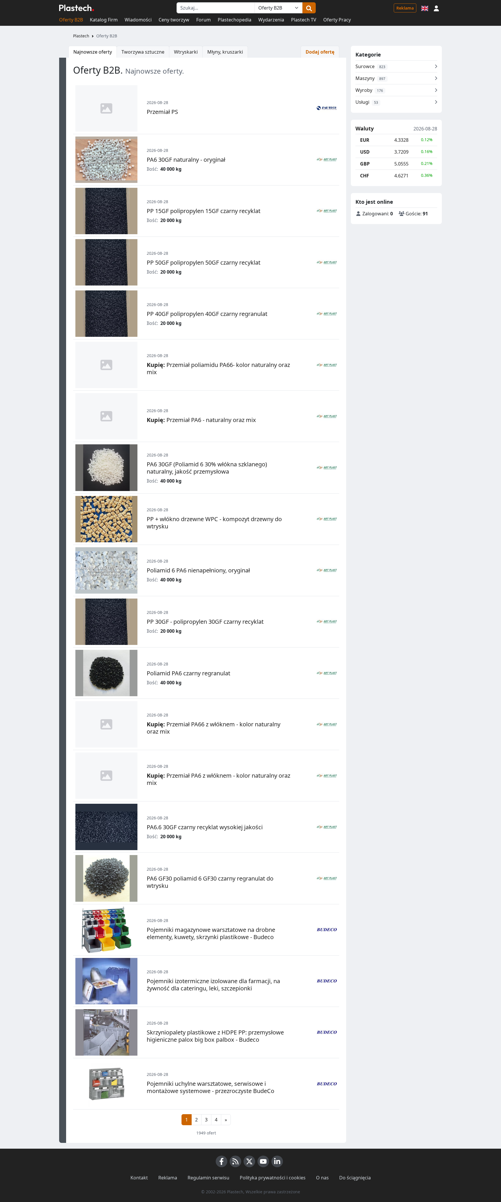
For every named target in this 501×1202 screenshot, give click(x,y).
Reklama (405, 8)
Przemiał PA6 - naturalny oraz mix (201, 420)
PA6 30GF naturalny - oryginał (186, 159)
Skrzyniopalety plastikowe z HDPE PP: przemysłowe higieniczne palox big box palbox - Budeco (215, 1035)
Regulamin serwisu (208, 1177)
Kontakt (139, 1177)
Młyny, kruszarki (225, 52)
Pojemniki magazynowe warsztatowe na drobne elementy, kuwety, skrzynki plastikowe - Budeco (211, 933)
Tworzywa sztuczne (142, 52)
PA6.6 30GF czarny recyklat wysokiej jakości (205, 827)
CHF (364, 175)
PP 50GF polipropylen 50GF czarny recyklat (203, 262)
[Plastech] (76, 8)
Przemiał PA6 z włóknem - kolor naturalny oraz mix (218, 779)
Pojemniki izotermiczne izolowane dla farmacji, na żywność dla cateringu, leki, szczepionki (213, 984)
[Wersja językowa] (425, 7)
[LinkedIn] (277, 1161)
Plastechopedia (234, 20)
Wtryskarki (186, 52)
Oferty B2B (71, 20)
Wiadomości (138, 20)
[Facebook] (221, 1161)
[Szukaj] (309, 7)
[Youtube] (263, 1161)
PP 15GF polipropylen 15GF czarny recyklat (203, 211)
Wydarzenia (271, 20)
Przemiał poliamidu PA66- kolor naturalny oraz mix (218, 368)
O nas (322, 1177)
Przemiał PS (162, 112)
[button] (436, 7)
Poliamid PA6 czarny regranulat (188, 673)
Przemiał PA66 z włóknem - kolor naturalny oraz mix (213, 727)
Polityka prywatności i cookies (273, 1177)
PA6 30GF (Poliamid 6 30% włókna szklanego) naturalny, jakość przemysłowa (207, 467)
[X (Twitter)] (249, 1161)
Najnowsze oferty (92, 52)
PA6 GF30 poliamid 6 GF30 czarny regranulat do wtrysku (210, 882)
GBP (365, 164)
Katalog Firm (104, 20)
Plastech (81, 36)
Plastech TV (303, 20)
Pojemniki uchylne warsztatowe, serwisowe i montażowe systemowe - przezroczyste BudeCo (210, 1087)
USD (365, 152)
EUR (364, 140)
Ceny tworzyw (174, 20)
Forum (203, 20)
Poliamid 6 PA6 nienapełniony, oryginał (198, 570)
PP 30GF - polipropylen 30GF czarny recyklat (205, 621)
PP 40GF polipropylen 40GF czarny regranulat (207, 314)
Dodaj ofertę (320, 52)
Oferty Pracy (337, 20)
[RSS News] (235, 1161)
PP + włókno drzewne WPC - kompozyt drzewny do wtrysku (214, 522)
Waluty (364, 129)
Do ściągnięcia (355, 1177)
